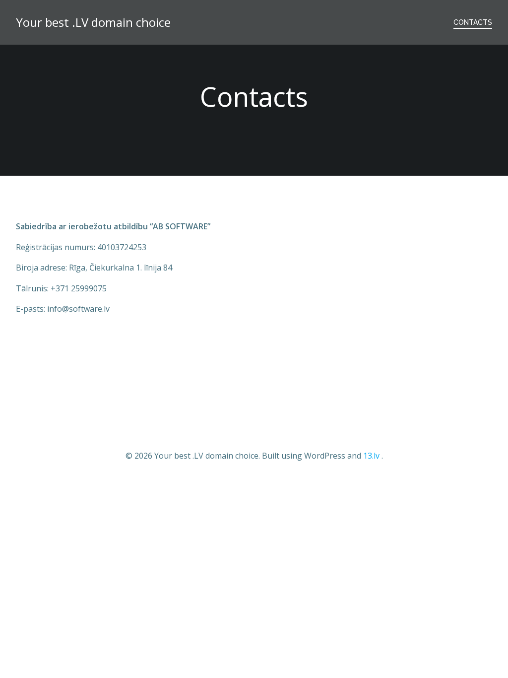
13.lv (371, 455)
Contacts (472, 22)
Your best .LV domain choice (93, 22)
